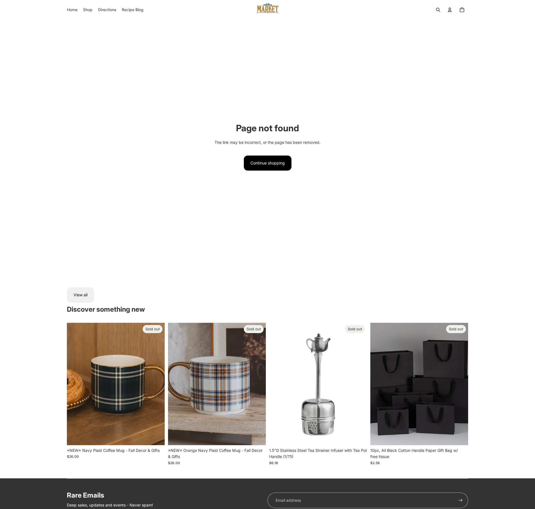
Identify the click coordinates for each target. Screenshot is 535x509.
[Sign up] (460, 500)
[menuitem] (72, 10)
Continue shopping (268, 163)
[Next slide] (156, 384)
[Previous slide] (75, 384)
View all (80, 294)
